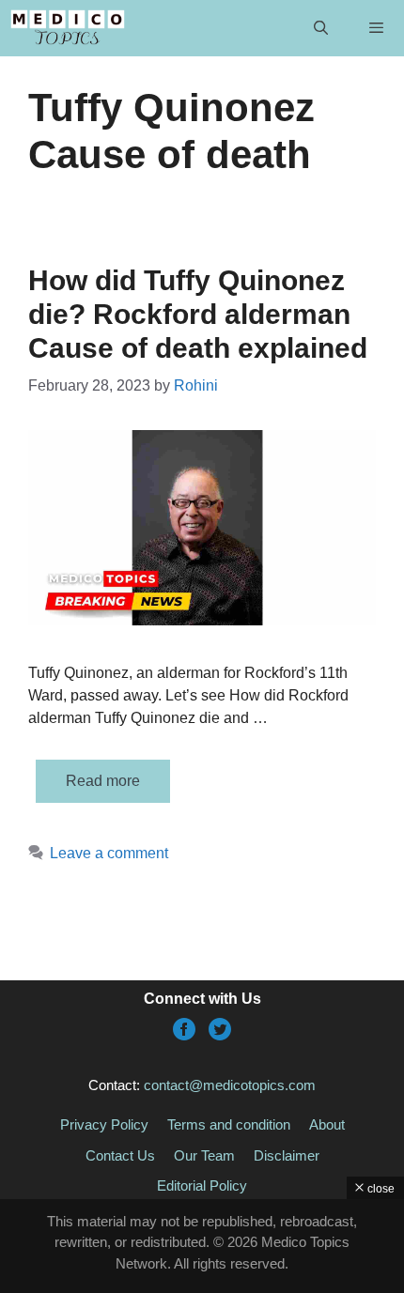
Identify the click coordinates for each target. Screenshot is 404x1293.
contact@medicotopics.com (230, 1085)
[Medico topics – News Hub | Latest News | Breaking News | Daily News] (67, 28)
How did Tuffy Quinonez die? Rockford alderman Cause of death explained (197, 314)
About (327, 1124)
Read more (103, 781)
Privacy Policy (104, 1124)
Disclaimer (286, 1155)
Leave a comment (109, 853)
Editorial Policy (202, 1185)
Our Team (204, 1155)
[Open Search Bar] (320, 28)
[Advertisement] (202, 1246)
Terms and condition (228, 1124)
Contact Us (120, 1155)
